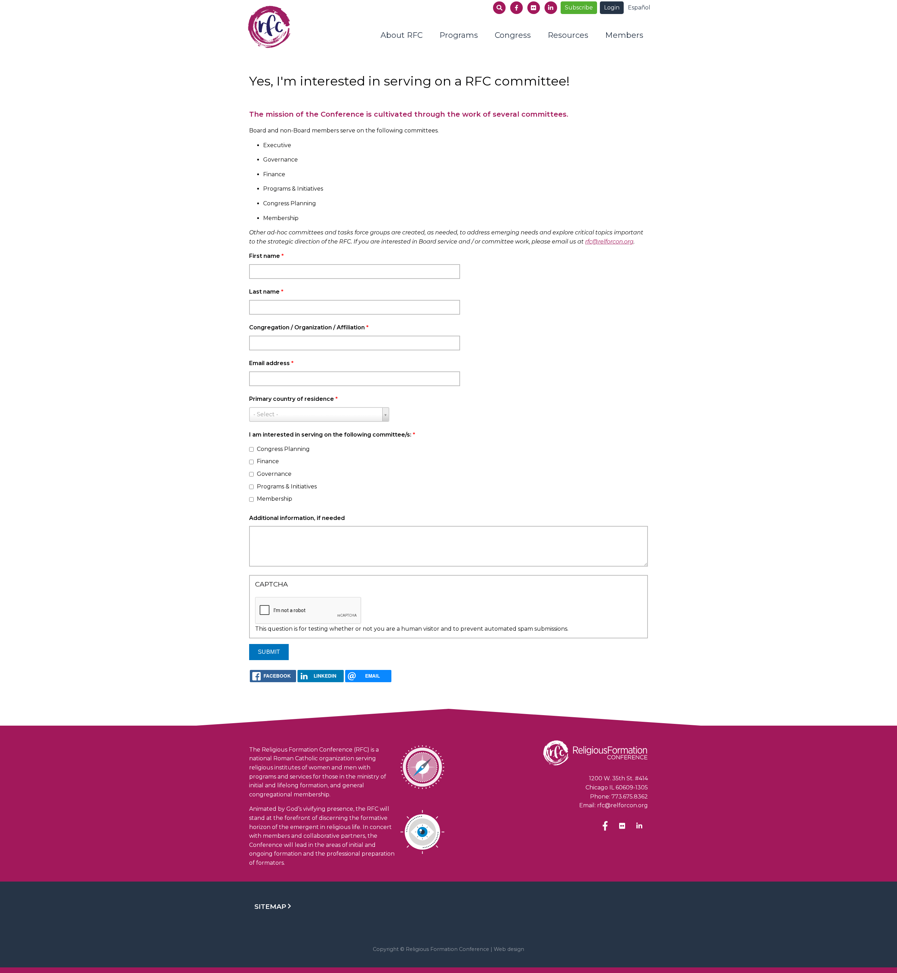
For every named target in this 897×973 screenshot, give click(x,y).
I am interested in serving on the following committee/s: (332, 434)
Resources (568, 35)
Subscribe (579, 7)
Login (611, 7)
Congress (513, 35)
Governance (274, 474)
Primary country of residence (293, 399)
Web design (509, 949)
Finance (268, 461)
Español (639, 7)
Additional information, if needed (297, 518)
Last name (266, 291)
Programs (458, 35)
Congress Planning (283, 449)
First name (266, 256)
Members (624, 35)
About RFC (402, 35)
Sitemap (270, 906)
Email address (271, 363)
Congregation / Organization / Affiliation (309, 327)
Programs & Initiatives (287, 486)
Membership (274, 498)
